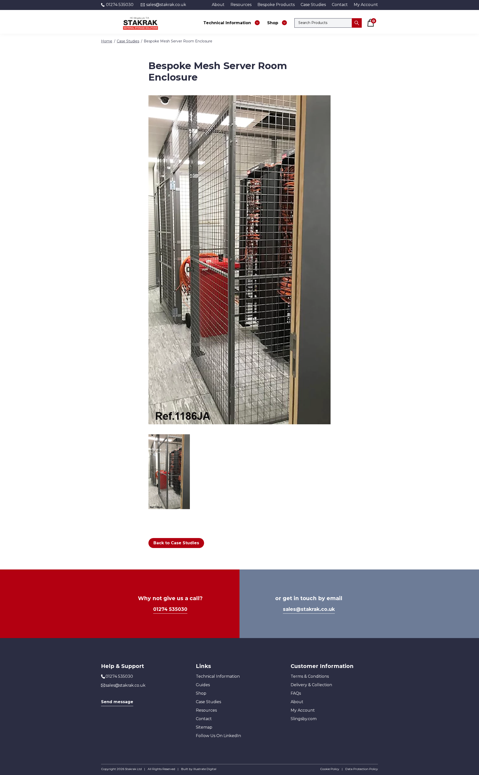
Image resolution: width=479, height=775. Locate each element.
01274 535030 (119, 4)
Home (106, 41)
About (218, 4)
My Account (366, 4)
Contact (340, 4)
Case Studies (313, 4)
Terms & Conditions (310, 676)
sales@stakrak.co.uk (165, 4)
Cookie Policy (329, 769)
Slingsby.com (304, 718)
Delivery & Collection (311, 684)
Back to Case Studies (176, 543)
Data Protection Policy (361, 769)
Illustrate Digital (204, 769)
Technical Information (218, 676)
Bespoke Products (276, 4)
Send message (117, 701)
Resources (241, 4)
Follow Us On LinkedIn (218, 735)
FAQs (296, 693)
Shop (201, 693)
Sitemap (204, 727)
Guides (203, 684)
